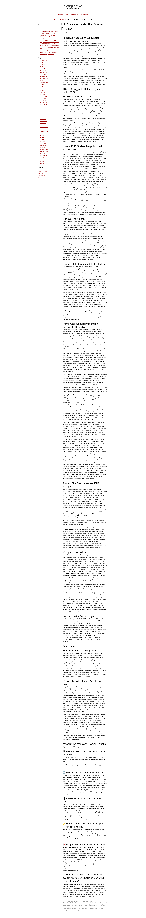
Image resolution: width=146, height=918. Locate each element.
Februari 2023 (43, 145)
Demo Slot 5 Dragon (99, 904)
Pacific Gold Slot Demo (93, 907)
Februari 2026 (43, 72)
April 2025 (42, 92)
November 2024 (44, 102)
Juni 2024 (42, 113)
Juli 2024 (42, 111)
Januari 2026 (43, 74)
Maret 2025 (43, 94)
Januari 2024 (43, 123)
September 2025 (44, 82)
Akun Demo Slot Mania (69, 902)
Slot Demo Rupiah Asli (72, 908)
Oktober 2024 (43, 105)
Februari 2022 (43, 163)
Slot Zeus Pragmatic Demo (83, 908)
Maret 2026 (43, 70)
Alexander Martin (80, 901)
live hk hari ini (42, 175)
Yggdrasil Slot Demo (82, 910)
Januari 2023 (43, 147)
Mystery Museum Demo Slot (80, 907)
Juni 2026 (42, 64)
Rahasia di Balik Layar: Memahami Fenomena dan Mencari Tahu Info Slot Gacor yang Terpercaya (48, 52)
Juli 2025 (42, 86)
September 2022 (44, 155)
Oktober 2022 (43, 153)
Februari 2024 (43, 121)
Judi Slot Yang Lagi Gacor (81, 905)
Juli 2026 (42, 62)
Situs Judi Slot (62, 19)
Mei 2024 (42, 115)
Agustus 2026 (43, 60)
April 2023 (42, 141)
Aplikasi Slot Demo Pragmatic (93, 902)
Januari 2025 (43, 98)
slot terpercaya (42, 171)
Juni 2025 (42, 88)
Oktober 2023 (43, 129)
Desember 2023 (44, 125)
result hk (40, 173)
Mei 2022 (42, 157)
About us (84, 14)
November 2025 (44, 78)
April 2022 (42, 159)
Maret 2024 (43, 119)
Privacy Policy (63, 14)
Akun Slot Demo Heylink (80, 902)
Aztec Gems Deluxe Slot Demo (73, 904)
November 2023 (44, 127)
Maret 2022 (43, 161)
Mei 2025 (42, 90)
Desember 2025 (44, 76)
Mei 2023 (42, 139)
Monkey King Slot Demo (68, 907)
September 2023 (44, 131)
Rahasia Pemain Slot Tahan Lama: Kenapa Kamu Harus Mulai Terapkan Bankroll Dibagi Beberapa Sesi (49, 42)
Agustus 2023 (43, 133)
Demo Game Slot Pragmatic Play (87, 904)
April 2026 (42, 68)
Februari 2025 (43, 96)
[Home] (55, 19)
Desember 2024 (44, 101)
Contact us (74, 14)
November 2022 (44, 151)
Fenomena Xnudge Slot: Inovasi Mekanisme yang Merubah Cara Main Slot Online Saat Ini (48, 36)
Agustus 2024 (43, 109)
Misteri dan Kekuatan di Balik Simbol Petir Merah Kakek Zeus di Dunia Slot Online (49, 47)
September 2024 (44, 107)
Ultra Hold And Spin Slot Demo (96, 908)
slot (39, 170)
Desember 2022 (44, 149)
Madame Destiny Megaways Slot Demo (96, 905)
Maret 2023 (43, 143)
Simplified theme (106, 916)
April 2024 (42, 117)
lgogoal (40, 177)
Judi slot (40, 179)
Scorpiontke (73, 6)
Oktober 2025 (43, 80)
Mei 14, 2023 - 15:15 (69, 901)
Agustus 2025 (43, 84)
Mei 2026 (42, 66)
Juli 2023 (42, 135)
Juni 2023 (42, 137)
